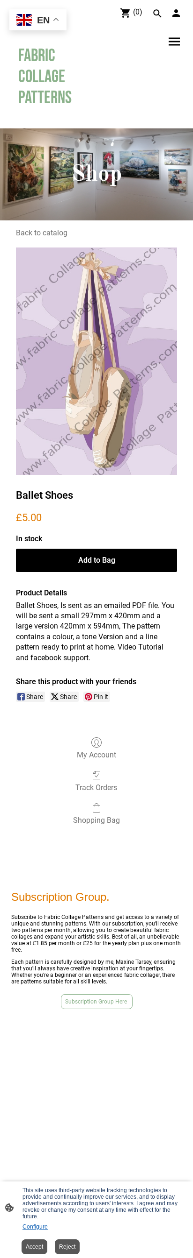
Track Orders (96, 787)
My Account (96, 754)
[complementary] (38, 20)
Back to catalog (41, 232)
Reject (67, 1247)
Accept (34, 1247)
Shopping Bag (96, 820)
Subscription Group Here (96, 1001)
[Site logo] (52, 117)
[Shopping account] (176, 13)
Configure (35, 1226)
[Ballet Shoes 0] (96, 360)
